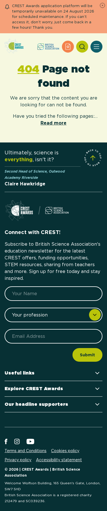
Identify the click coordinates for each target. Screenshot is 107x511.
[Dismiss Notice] (102, 5)
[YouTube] (30, 442)
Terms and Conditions (26, 450)
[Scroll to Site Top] (92, 157)
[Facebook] (6, 442)
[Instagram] (17, 442)
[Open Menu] (96, 47)
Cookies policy (65, 450)
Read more (53, 123)
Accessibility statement (59, 460)
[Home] (14, 46)
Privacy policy (18, 460)
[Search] (82, 47)
